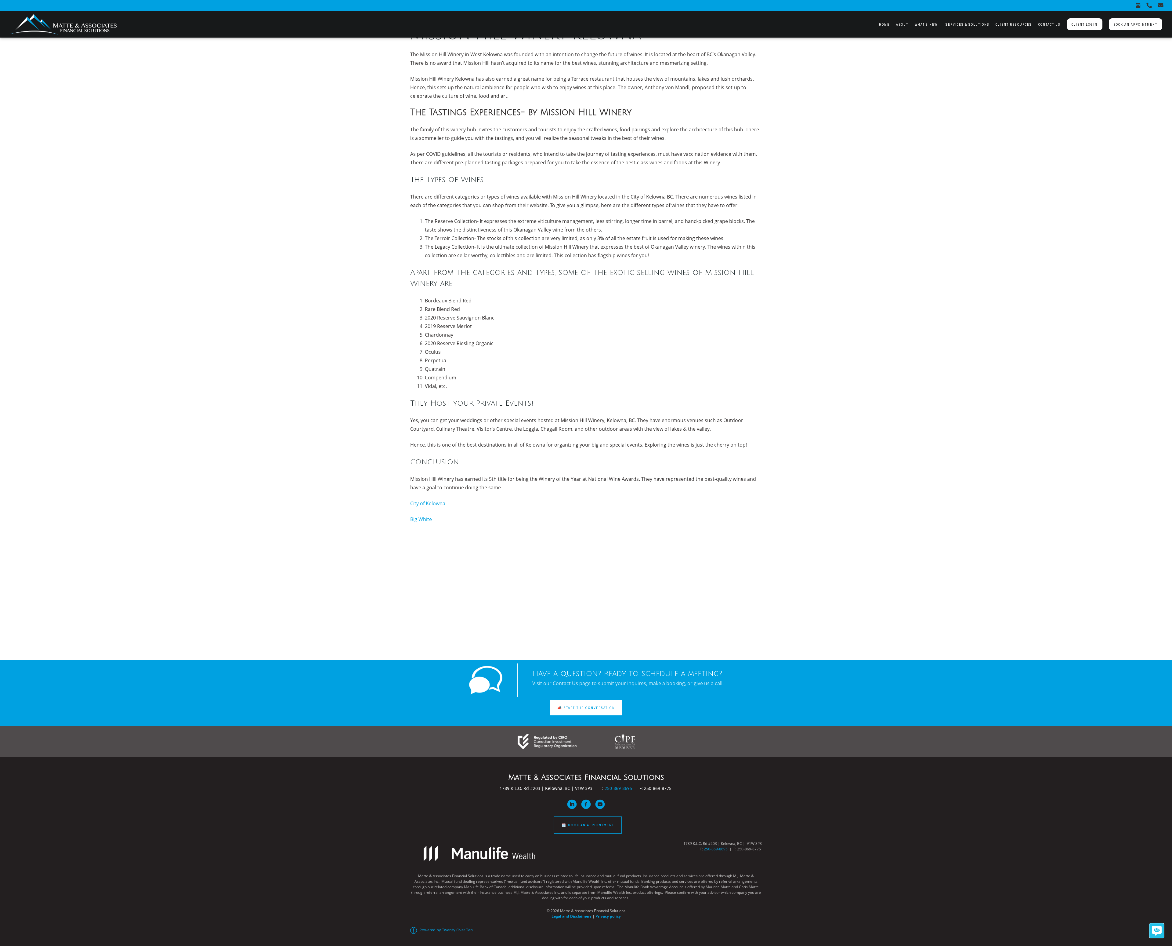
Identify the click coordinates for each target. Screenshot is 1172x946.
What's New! (927, 24)
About (902, 24)
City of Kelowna (428, 503)
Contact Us (1049, 24)
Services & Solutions (967, 24)
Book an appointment (1135, 24)
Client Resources (1014, 24)
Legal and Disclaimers (571, 916)
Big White (421, 519)
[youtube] (600, 804)
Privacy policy (608, 916)
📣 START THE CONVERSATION (586, 707)
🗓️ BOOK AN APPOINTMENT (588, 825)
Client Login (1085, 24)
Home (884, 24)
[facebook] (586, 804)
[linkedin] (572, 804)
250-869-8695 (618, 788)
